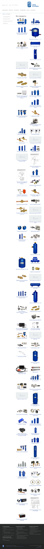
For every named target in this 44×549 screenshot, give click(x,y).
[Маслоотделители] (35, 377)
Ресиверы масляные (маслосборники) (22, 240)
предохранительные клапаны (22, 537)
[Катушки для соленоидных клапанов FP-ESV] (22, 156)
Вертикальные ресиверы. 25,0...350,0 (35, 458)
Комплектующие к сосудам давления (35, 495)
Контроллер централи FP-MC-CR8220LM (22, 520)
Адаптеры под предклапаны (35, 271)
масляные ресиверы (7, 531)
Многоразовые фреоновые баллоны (22, 468)
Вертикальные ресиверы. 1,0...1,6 (35, 39)
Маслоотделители (35, 380)
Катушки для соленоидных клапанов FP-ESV (22, 161)
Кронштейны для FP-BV (22, 356)
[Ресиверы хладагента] (35, 20)
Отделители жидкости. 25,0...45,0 (35, 302)
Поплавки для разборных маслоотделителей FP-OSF (35, 329)
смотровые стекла (33, 529)
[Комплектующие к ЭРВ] (35, 344)
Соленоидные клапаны (22, 494)
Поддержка (23, 10)
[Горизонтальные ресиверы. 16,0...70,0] (35, 43)
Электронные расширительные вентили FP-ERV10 (35, 87)
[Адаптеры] (35, 236)
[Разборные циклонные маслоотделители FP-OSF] (35, 172)
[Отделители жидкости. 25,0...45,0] (35, 296)
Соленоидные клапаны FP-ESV (35, 142)
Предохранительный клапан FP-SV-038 (22, 87)
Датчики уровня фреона (35, 231)
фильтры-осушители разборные (35, 530)
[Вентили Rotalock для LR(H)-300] (35, 316)
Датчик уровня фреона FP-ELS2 (35, 77)
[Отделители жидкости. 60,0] (22, 395)
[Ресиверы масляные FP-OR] (22, 147)
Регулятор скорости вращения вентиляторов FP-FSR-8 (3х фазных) (22, 96)
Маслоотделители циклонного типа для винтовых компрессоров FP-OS (35, 106)
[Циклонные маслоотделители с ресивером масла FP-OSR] (22, 29)
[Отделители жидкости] (35, 439)
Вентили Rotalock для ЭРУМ (35, 204)
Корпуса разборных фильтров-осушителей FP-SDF (22, 117)
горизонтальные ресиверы (8, 529)
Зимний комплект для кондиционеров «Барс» (22, 373)
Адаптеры (35, 239)
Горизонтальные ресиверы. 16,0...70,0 (35, 46)
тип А (13, 527)
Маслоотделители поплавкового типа (35, 96)
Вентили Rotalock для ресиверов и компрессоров (35, 69)
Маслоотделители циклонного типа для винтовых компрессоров (35, 425)
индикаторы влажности (21, 536)
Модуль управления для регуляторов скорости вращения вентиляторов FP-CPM (22, 434)
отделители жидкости (7, 533)
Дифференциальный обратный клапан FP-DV (22, 281)
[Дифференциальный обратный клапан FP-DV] (22, 276)
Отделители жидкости (35, 443)
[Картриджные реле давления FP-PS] (35, 181)
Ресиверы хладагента (35, 24)
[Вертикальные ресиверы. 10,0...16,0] (35, 355)
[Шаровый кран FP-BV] (35, 112)
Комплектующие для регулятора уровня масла (35, 415)
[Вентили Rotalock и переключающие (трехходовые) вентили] (22, 307)
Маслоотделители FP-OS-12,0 (35, 280)
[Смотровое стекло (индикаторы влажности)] (22, 209)
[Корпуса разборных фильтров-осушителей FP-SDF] (22, 112)
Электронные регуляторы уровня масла (22, 48)
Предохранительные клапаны (35, 311)
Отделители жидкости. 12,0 (35, 254)
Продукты (16, 10)
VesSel (28, 10)
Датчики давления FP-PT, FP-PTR (35, 485)
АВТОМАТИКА (5, 23)
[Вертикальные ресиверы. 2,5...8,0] (22, 262)
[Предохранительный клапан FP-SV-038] (22, 82)
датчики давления (7, 540)
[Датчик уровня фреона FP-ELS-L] (35, 209)
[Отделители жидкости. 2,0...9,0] (35, 53)
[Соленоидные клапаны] (22, 490)
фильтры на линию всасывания (35, 534)
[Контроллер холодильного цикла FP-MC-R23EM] (35, 503)
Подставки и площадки (22, 424)
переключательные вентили (21, 538)
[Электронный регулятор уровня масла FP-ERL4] (35, 121)
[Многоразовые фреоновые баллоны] (22, 463)
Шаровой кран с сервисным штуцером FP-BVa (35, 195)
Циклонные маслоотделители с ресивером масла (22, 297)
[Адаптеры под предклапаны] (35, 268)
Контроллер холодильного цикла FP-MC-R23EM (35, 510)
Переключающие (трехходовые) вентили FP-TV (35, 390)
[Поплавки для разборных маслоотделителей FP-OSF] (35, 325)
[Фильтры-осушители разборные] (22, 448)
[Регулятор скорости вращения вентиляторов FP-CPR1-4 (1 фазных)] (22, 175)
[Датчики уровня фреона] (35, 227)
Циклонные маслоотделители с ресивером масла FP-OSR (22, 34)
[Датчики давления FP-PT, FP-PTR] (35, 481)
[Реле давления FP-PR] (35, 130)
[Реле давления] (35, 473)
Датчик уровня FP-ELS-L (22, 347)
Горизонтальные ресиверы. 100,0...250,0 (35, 288)
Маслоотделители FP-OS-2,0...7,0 (22, 68)
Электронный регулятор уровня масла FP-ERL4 (35, 125)
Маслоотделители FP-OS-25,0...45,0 (35, 339)
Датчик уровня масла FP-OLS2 (22, 414)
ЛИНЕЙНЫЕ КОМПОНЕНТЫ (7, 21)
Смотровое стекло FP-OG (22, 77)
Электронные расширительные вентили (35, 468)
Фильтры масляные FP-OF (22, 231)
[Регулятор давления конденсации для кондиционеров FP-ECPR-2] (22, 325)
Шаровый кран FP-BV (35, 116)
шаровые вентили (20, 528)
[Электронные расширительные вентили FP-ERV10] (35, 82)
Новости (11, 10)
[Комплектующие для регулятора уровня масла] (35, 410)
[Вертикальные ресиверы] (22, 130)
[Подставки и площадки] (22, 420)
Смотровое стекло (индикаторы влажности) (22, 214)
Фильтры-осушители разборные (22, 451)
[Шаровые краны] (22, 139)
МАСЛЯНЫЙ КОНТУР (6, 18)
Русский (3, 5)
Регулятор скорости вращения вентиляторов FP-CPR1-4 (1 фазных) (22, 182)
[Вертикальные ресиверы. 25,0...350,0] (35, 451)
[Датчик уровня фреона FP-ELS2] (35, 74)
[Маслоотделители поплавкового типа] (35, 92)
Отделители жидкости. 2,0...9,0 (35, 59)
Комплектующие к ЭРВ (35, 347)
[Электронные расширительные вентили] (35, 463)
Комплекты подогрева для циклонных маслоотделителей (22, 195)
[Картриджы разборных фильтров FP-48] (35, 218)
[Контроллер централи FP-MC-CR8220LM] (22, 515)
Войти (17, 5)
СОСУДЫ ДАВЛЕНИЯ (6, 16)
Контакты (33, 10)
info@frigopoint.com (11, 546)
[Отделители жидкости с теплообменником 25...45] (22, 473)
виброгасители (32, 527)
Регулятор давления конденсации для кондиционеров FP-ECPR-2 (22, 329)
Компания (5, 10)
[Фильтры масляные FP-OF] (22, 227)
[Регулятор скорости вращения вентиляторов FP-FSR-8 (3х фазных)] (22, 92)
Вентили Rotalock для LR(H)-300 (35, 320)
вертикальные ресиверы (8, 527)
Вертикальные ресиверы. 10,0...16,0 (35, 363)
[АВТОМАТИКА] (22, 385)
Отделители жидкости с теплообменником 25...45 (22, 477)
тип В (3, 528)
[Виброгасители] (35, 368)
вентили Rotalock (20, 527)
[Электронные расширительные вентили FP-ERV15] (35, 159)
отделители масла (7, 535)
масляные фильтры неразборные (22, 535)
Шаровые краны (22, 142)
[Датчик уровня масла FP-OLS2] (22, 410)
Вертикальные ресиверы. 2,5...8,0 (22, 269)
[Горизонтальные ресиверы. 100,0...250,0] (35, 284)
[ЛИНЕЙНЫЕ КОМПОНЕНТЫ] (22, 334)
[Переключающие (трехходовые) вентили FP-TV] (35, 385)
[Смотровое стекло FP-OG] (22, 74)
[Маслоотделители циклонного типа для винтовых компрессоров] (35, 420)
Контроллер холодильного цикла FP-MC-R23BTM (22, 504)
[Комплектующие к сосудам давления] (35, 490)
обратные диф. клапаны (34, 528)
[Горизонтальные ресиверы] (35, 259)
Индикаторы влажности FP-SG (22, 204)
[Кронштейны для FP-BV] (22, 352)
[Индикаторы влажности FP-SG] (22, 200)
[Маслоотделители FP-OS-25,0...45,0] (35, 334)
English (7, 5)
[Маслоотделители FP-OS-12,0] (35, 276)
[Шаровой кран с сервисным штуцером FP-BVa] (35, 191)
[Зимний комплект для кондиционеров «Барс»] (22, 368)
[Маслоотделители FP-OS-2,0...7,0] (22, 64)
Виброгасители (35, 372)
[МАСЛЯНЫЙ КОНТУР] (35, 147)
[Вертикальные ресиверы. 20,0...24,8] (35, 398)
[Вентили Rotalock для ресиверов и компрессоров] (35, 64)
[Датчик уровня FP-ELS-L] (22, 344)
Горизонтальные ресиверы (35, 263)
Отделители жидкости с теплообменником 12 (35, 434)
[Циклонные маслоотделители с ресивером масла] (22, 293)
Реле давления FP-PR (35, 134)
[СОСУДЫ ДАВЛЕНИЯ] (22, 20)
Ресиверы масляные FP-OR (22, 151)
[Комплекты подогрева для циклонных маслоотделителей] (22, 191)
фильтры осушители (20, 531)
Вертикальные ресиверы (22, 134)
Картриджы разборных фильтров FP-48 (35, 222)
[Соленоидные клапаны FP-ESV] (35, 139)
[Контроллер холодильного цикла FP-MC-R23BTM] (22, 500)
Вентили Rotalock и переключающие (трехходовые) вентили (22, 312)
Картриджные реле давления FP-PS (35, 186)
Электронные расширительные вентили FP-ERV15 (35, 167)
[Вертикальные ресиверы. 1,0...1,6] (35, 32)
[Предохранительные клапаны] (35, 307)
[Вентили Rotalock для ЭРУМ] (35, 200)
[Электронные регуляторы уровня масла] (22, 44)
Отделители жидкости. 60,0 (22, 398)
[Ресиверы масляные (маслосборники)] (22, 236)
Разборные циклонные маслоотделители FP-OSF (35, 176)
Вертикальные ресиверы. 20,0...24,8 (35, 405)
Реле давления (35, 476)
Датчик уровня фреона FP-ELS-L (35, 213)
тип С (5, 528)
